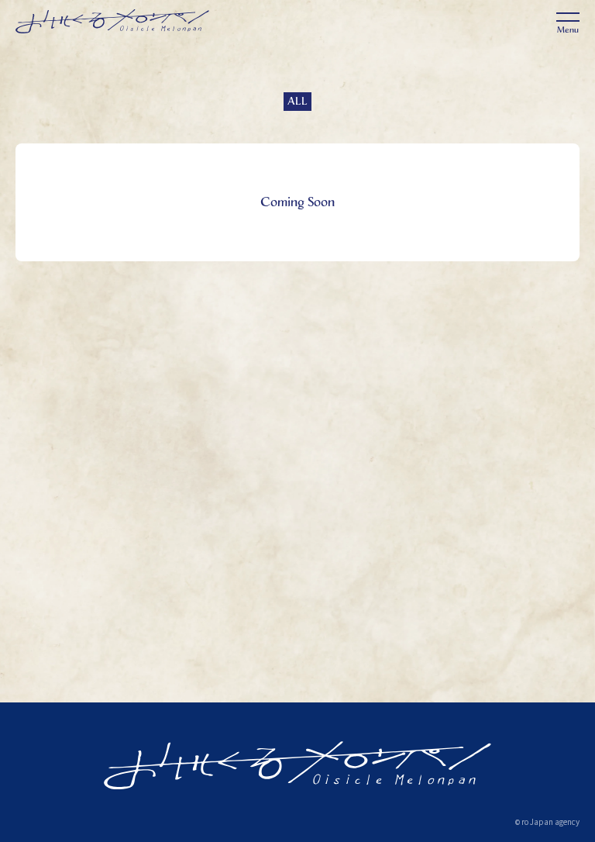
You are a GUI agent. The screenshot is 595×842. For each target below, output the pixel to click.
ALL (297, 101)
